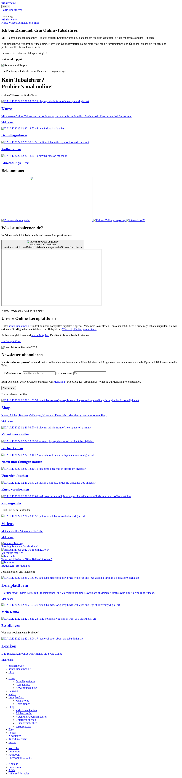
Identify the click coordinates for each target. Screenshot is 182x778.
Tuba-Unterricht (17, 738)
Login (5, 9)
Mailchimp (59, 381)
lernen (9, 2)
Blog (11, 729)
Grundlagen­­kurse (25, 681)
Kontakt (13, 763)
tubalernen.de (16, 665)
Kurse (5, 22)
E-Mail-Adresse (13, 373)
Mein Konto (22, 700)
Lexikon (13, 690)
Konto (6, 6)
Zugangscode (23, 726)
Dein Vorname (64, 373)
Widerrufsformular (19, 773)
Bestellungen (23, 703)
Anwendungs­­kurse (26, 687)
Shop (36, 22)
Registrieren (15, 9)
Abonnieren (8, 388)
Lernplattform (25, 22)
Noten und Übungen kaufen (31, 716)
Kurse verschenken (26, 722)
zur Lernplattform (11, 341)
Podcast (13, 732)
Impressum (15, 767)
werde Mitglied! (40, 335)
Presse (12, 742)
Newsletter (15, 735)
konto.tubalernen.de (20, 325)
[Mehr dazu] (15, 220)
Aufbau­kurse (23, 684)
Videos (13, 22)
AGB (12, 770)
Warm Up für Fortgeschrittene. (79, 329)
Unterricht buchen (26, 719)
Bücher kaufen (24, 713)
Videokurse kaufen (26, 710)
